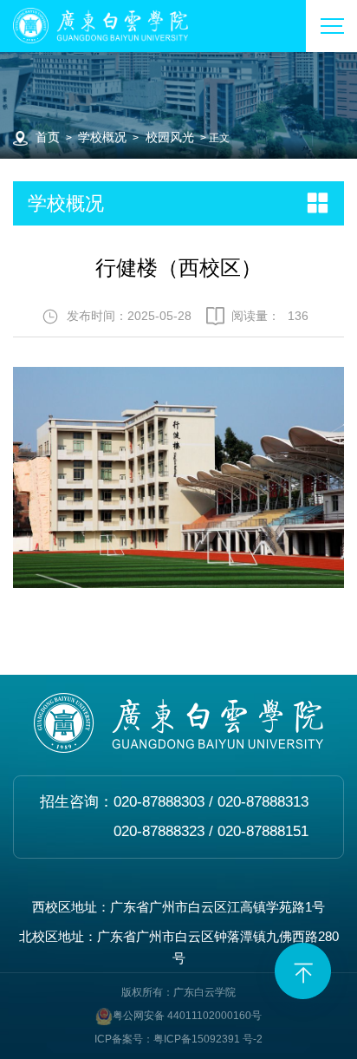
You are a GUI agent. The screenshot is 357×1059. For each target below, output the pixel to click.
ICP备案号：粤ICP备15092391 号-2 (178, 1039)
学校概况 (102, 137)
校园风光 (170, 137)
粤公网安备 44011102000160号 (187, 1016)
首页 (48, 137)
